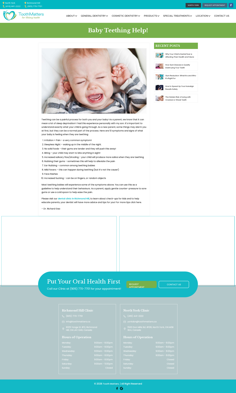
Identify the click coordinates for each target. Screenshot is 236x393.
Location (202, 16)
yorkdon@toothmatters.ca (142, 321)
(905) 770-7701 (34, 6)
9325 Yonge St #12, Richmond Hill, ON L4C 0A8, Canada (81, 329)
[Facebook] (231, 5)
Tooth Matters (111, 383)
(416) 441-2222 (13, 6)
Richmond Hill (33, 3)
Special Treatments (176, 16)
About (70, 16)
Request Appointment (215, 5)
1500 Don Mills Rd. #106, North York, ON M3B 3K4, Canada (150, 329)
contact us (221, 16)
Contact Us (174, 284)
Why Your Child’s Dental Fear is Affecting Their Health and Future (179, 55)
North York (10, 3)
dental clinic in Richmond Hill (73, 198)
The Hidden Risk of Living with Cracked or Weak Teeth (178, 98)
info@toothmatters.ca (78, 321)
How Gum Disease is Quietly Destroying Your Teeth (177, 66)
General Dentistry (93, 16)
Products (150, 16)
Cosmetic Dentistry (125, 16)
